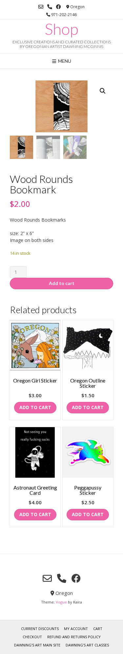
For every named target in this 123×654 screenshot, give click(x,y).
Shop (61, 29)
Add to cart (61, 283)
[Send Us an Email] (40, 6)
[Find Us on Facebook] (58, 6)
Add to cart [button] (35, 407)
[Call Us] (49, 6)
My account (76, 628)
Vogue (61, 602)
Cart (97, 628)
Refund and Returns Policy (74, 636)
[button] (103, 91)
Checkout (32, 636)
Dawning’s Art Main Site (37, 645)
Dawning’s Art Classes (87, 645)
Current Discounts (40, 628)
